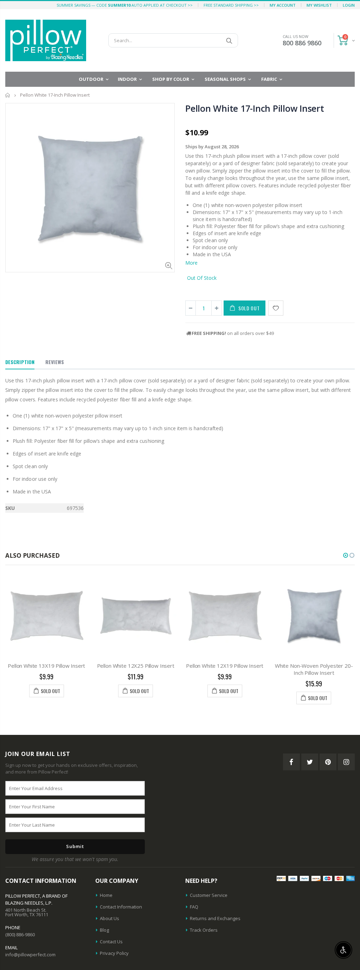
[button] (345, 555)
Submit (75, 846)
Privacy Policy (114, 953)
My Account (283, 5)
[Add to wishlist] (275, 308)
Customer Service (208, 895)
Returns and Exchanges (215, 918)
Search (229, 40)
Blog (104, 930)
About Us (109, 918)
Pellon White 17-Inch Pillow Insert (254, 108)
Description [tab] (19, 362)
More (191, 262)
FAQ (194, 907)
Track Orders (204, 930)
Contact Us (111, 941)
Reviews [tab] (54, 362)
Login (349, 5)
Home (8, 95)
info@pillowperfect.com (30, 954)
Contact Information (121, 907)
